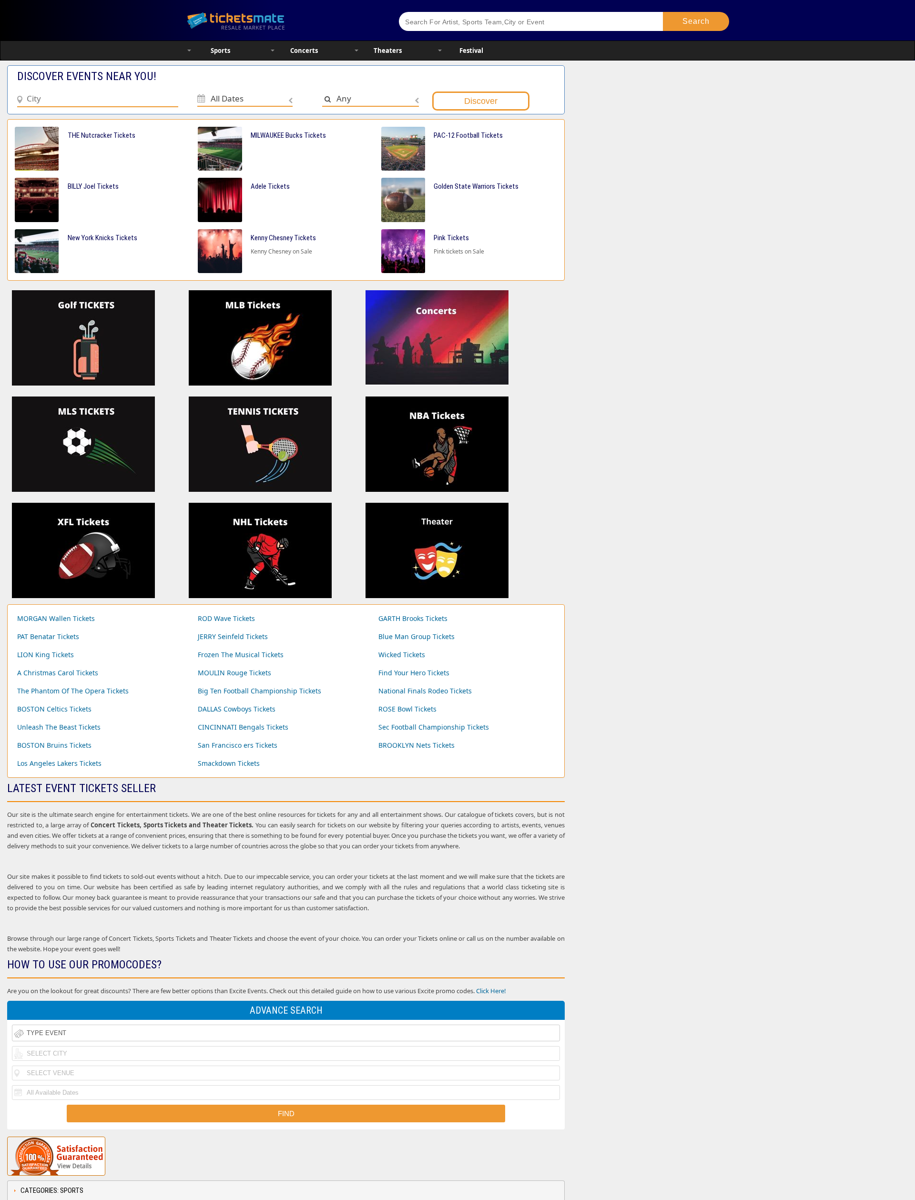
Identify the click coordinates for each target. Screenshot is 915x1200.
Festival (471, 50)
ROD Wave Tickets (226, 618)
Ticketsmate (281, 20)
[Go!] (696, 21)
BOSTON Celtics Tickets (54, 708)
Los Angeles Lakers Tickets (59, 763)
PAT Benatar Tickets (48, 636)
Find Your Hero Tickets (413, 672)
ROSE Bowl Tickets (407, 708)
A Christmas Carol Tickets (57, 672)
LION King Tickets (45, 654)
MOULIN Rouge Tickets (234, 672)
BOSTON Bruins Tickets (54, 745)
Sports (220, 50)
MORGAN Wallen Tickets (56, 618)
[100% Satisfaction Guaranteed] (56, 1156)
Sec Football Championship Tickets (433, 727)
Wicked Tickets (401, 654)
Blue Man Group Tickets (416, 636)
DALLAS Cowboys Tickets (236, 708)
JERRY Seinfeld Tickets (233, 636)
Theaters (388, 50)
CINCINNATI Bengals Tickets (243, 727)
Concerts (304, 50)
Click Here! (491, 990)
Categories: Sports (51, 1190)
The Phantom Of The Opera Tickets (73, 690)
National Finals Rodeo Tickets (425, 690)
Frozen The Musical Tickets (241, 654)
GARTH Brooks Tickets (412, 618)
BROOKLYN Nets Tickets (416, 745)
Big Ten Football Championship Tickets (259, 690)
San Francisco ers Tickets (237, 745)
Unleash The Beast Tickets (59, 727)
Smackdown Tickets (229, 763)
